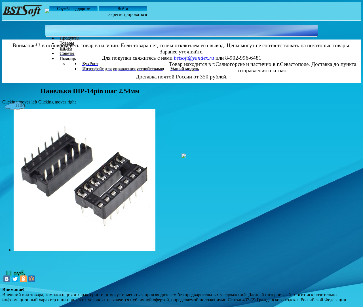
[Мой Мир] (31, 278)
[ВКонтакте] (6, 278)
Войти (123, 9)
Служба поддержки (73, 9)
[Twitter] (15, 278)
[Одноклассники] (23, 278)
